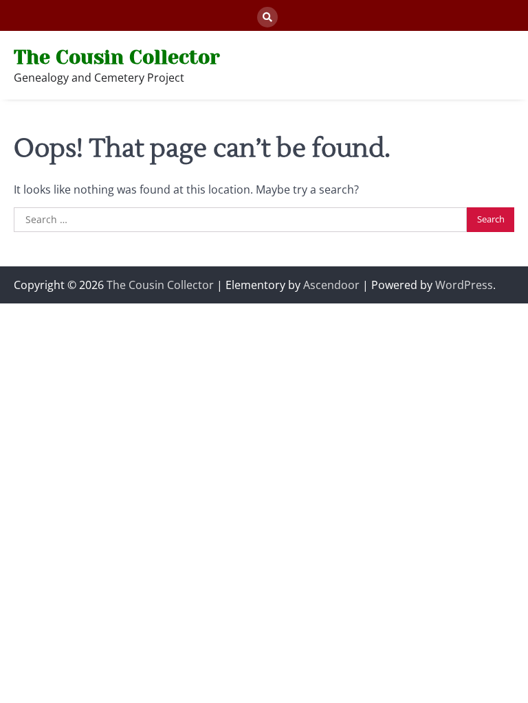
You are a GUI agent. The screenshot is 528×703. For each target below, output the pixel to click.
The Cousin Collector (116, 57)
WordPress (464, 284)
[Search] (267, 17)
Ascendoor (331, 284)
